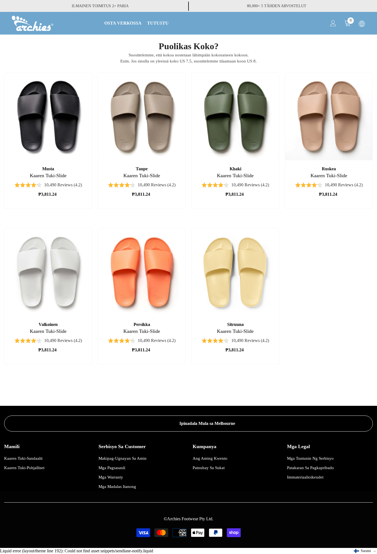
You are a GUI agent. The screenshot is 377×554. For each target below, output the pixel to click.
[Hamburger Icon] (362, 23)
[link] (188, 423)
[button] (365, 551)
